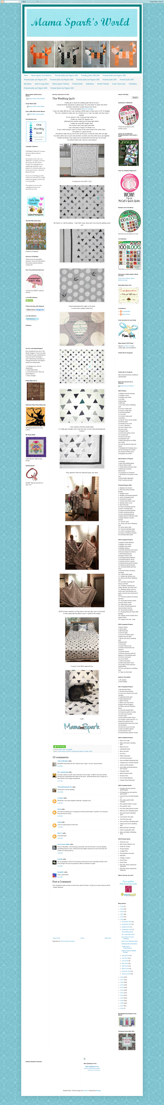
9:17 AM (59, 781)
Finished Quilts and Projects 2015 (87, 80)
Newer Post (56, 938)
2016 (122, 982)
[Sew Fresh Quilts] (35, 215)
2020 (122, 917)
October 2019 (126, 927)
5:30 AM (59, 866)
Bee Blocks (27, 84)
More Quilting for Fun (92, 1066)
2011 (122, 995)
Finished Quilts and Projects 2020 (35, 88)
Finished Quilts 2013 (127, 80)
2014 (122, 987)
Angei (59, 822)
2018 (122, 977)
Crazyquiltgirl (126, 311)
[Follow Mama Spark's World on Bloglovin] (35, 311)
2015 (122, 985)
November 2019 (127, 924)
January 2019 (126, 974)
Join (85, 1068)
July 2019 (125, 958)
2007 (122, 1006)
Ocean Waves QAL (119, 84)
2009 (122, 1000)
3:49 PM (59, 853)
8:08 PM (59, 838)
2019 (122, 919)
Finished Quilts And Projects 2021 (62, 88)
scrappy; (60, 798)
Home (26, 75)
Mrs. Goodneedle (62, 772)
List (89, 1068)
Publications (90, 84)
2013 (122, 990)
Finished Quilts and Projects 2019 (66, 75)
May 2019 (125, 963)
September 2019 (127, 929)
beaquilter (60, 872)
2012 (122, 993)
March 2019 (125, 968)
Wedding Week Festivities (129, 944)
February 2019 (126, 971)
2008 (122, 1003)
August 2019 (126, 955)
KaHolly (59, 859)
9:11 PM (59, 877)
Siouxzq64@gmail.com (64, 787)
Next (98, 1068)
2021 (122, 914)
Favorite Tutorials (103, 84)
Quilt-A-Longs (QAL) (42, 84)
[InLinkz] (85, 1058)
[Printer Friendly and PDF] (59, 747)
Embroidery (133, 84)
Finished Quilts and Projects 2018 (114, 75)
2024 (122, 906)
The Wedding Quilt (127, 932)
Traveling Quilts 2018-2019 (90, 75)
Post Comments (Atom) (68, 941)
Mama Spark (62, 749)
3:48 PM (59, 803)
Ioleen (59, 809)
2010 (122, 998)
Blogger (98, 1090)
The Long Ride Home (128, 934)
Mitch (90, 751)
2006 (122, 1008)
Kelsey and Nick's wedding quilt (70, 751)
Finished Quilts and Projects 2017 (35, 80)
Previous (93, 1068)
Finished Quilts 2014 (109, 80)
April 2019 (125, 966)
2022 (122, 911)
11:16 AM (60, 792)
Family (59, 751)
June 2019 (125, 961)
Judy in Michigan (62, 761)
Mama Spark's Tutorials (60, 84)
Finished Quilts (77, 84)
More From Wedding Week (130, 941)
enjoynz (85, 1090)
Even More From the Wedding (128, 937)
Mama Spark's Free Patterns (41, 75)
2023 (122, 909)
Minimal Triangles (87, 109)
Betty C (59, 833)
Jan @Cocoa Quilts (63, 844)
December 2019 (127, 922)
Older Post (108, 938)
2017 (122, 980)
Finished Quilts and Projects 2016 (61, 80)
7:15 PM (59, 827)
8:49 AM (59, 766)
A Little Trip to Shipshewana (127, 947)
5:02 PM (59, 816)
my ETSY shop (127, 346)
